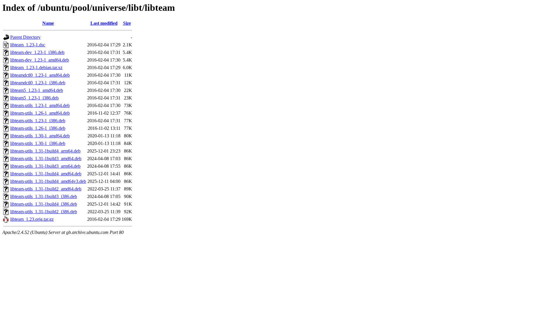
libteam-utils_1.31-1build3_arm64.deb (45, 166)
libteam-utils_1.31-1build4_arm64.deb (45, 150)
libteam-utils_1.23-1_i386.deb (37, 120)
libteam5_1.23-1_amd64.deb (36, 90)
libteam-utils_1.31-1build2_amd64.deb (45, 188)
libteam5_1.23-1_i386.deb (34, 97)
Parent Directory (25, 37)
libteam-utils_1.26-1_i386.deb (37, 128)
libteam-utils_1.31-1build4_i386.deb (43, 204)
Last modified (104, 23)
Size (127, 23)
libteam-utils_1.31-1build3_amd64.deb (45, 158)
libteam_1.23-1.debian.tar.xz (36, 67)
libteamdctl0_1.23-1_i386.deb (37, 82)
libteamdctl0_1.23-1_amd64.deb (40, 75)
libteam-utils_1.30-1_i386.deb (37, 143)
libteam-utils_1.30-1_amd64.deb (40, 135)
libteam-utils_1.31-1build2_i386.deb (43, 211)
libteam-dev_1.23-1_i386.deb (37, 52)
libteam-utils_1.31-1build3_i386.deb (43, 196)
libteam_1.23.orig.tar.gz (32, 219)
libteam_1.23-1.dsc (27, 44)
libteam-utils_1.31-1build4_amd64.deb (45, 173)
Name (48, 23)
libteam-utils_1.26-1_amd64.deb (40, 113)
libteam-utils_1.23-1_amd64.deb (40, 105)
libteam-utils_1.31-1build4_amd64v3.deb (48, 181)
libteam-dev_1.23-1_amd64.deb (39, 59)
